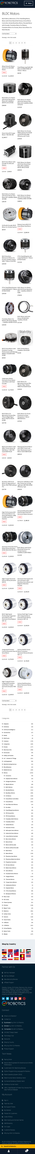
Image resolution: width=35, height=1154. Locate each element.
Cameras (6, 741)
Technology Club (9, 1036)
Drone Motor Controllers (12, 798)
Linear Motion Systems (12, 836)
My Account (9, 1151)
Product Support (9, 1049)
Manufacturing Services (10, 764)
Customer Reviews (9, 1130)
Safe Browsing (8, 1123)
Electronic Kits (8, 750)
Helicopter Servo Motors (12, 830)
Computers (7, 744)
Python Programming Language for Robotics (17, 1071)
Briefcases (6, 738)
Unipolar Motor (10, 888)
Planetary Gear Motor (11, 856)
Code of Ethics (8, 1117)
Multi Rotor (9, 850)
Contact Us (7, 1019)
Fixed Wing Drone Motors (12, 810)
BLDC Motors (9, 787)
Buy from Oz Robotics (14, 1022)
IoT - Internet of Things (10, 758)
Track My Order (8, 1103)
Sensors (6, 917)
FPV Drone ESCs (10, 813)
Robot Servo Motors (11, 868)
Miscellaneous (7, 767)
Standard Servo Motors (12, 873)
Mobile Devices (8, 770)
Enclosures (7, 752)
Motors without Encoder (12, 847)
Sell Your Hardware (9, 972)
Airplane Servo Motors (11, 778)
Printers (6, 905)
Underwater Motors (11, 885)
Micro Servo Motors (11, 839)
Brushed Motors (10, 790)
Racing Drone (8, 1059)
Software (6, 922)
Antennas (6, 726)
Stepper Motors (10, 876)
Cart (23, 1149)
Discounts (7, 1039)
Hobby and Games (8, 755)
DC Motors (8, 796)
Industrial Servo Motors (12, 833)
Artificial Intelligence (9, 729)
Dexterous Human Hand (11, 1084)
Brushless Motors (10, 793)
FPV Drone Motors (10, 816)
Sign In (6, 1100)
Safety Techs (7, 914)
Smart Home (7, 919)
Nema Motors (9, 853)
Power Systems (8, 902)
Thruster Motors (10, 879)
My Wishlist (7, 1110)
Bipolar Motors (10, 784)
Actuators (8, 775)
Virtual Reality (7, 928)
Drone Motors (9, 801)
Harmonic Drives (10, 827)
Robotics (6, 911)
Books (5, 735)
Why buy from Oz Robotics (12, 1045)
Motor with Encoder (11, 845)
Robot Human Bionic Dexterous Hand (15, 1078)
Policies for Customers (10, 1113)
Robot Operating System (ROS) (13, 1074)
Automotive (7, 732)
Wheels (6, 934)
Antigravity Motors (11, 781)
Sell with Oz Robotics (13, 1029)
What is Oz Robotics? (10, 1016)
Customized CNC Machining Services (15, 1068)
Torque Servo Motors (11, 882)
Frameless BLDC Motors (12, 819)
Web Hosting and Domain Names (14, 1120)
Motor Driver (9, 842)
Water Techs (7, 931)
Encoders (8, 807)
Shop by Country (9, 1042)
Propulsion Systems (11, 862)
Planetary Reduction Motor (13, 859)
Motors (6, 773)
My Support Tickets (9, 1107)
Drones (6, 747)
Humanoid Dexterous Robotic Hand (14, 1081)
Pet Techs (6, 899)
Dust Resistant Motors (12, 804)
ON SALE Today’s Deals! (11, 1032)
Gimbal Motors (10, 824)
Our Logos (7, 1126)
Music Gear (7, 896)
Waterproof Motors (11, 893)
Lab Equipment (8, 761)
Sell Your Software (9, 976)
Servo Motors (9, 870)
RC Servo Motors (10, 865)
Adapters (6, 724)
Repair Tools (7, 908)
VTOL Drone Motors (11, 891)
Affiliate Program (9, 982)
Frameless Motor (10, 821)
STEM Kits (6, 925)
